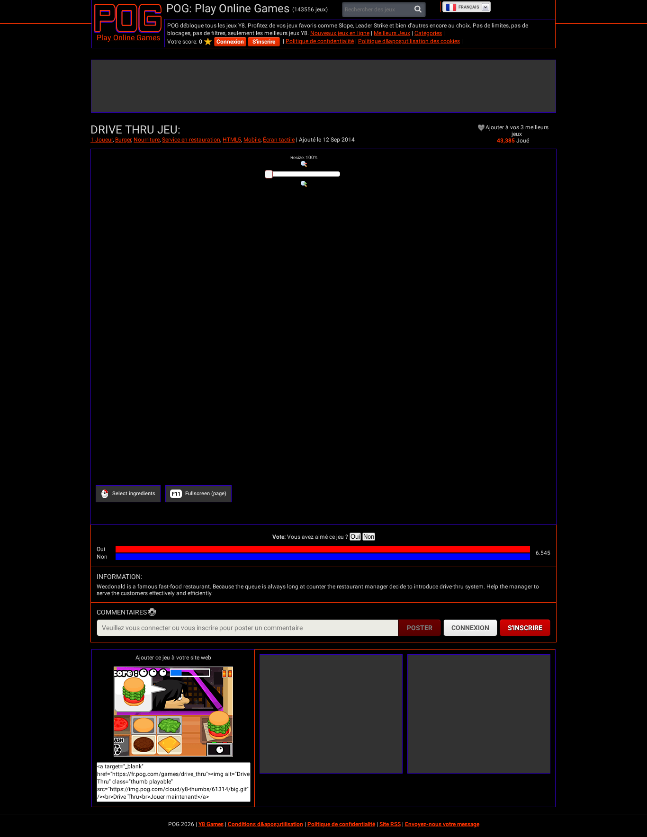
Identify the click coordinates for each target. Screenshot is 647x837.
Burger (123, 139)
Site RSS (390, 824)
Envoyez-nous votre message (442, 824)
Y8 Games (211, 824)
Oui (355, 536)
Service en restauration (191, 139)
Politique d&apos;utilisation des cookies (409, 41)
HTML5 (232, 139)
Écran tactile (279, 139)
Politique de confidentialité (320, 41)
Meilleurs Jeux (392, 33)
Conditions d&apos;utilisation (265, 824)
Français (468, 7)
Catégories (428, 33)
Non (368, 536)
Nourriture (147, 139)
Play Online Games (128, 37)
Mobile (252, 139)
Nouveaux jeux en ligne (339, 33)
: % (303, 157)
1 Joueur (101, 139)
